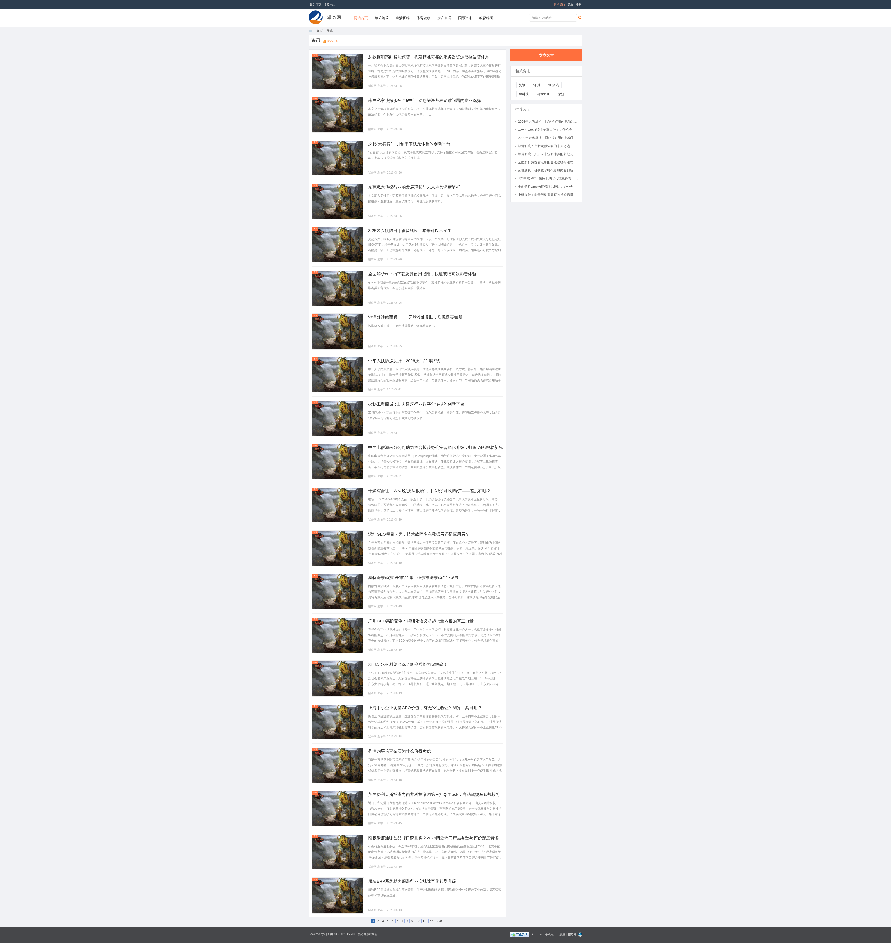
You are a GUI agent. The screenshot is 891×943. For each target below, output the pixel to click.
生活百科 (403, 18)
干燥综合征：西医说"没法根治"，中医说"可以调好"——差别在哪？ (429, 491)
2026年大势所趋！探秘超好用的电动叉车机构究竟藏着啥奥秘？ (548, 121)
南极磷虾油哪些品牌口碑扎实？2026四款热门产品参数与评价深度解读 (433, 838)
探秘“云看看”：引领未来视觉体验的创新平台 (409, 144)
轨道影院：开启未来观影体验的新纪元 (545, 154)
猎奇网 (334, 17)
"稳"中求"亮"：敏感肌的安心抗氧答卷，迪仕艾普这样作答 (548, 178)
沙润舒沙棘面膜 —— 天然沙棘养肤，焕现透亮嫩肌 (415, 317)
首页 (310, 31)
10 (418, 921)
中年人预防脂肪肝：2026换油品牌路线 (404, 360)
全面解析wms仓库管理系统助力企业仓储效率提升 (548, 186)
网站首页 (361, 18)
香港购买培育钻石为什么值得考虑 (399, 751)
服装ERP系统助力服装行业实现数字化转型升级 (412, 881)
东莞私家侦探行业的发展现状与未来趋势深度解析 (414, 187)
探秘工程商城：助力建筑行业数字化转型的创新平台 (416, 404)
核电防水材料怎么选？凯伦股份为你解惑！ (408, 664)
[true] (580, 17)
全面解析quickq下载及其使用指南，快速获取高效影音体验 (422, 274)
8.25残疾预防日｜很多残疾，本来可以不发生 (410, 230)
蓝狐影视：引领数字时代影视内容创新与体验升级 (548, 170)
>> (431, 921)
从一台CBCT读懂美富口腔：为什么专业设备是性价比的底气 (548, 130)
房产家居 (444, 18)
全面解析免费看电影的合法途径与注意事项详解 (548, 162)
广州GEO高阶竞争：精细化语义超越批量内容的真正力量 (421, 621)
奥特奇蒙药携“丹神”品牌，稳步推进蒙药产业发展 (413, 577)
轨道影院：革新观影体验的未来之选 (544, 146)
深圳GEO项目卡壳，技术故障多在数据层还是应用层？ (418, 534)
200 (439, 921)
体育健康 (423, 18)
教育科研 (486, 18)
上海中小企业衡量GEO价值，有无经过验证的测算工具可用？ (425, 707)
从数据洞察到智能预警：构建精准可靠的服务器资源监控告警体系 (428, 57)
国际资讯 (465, 18)
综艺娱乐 (382, 18)
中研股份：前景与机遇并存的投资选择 (545, 194)
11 (424, 921)
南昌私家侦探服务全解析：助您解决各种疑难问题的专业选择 (424, 100)
